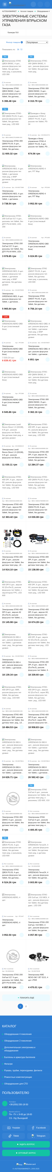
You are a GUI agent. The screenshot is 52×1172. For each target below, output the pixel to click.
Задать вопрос (27, 1144)
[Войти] (40, 4)
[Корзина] (47, 4)
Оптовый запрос (27, 1153)
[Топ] (13, 70)
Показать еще (27, 998)
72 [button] (21, 49)
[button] (4, 4)
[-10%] (13, 330)
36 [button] (18, 49)
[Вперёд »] (31, 1006)
